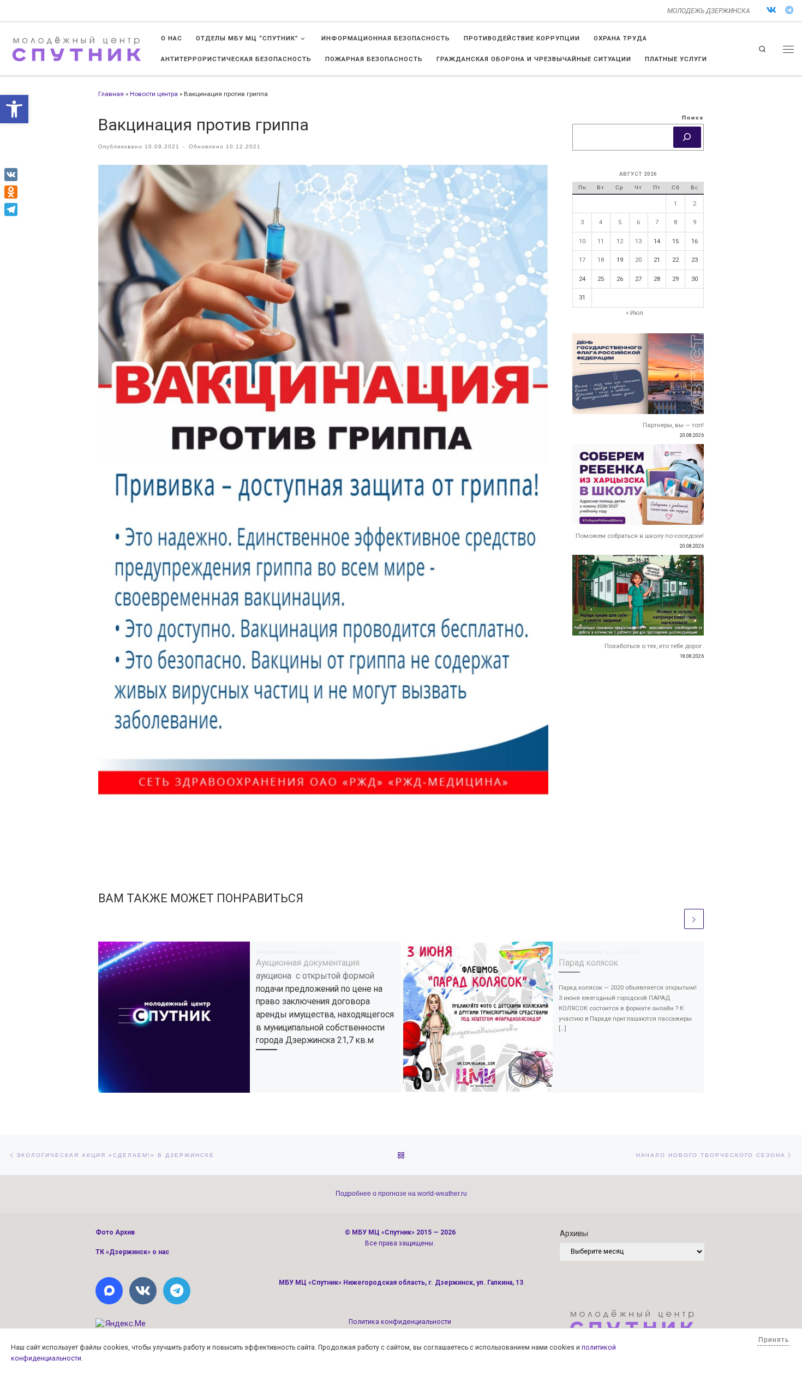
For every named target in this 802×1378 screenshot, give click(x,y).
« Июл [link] (634, 312)
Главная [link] (111, 94)
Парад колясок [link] (588, 962)
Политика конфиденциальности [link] (400, 1322)
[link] (14, 109)
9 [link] (694, 222)
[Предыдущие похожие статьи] (672, 918)
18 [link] (600, 259)
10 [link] (582, 241)
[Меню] (788, 49)
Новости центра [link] (154, 94)
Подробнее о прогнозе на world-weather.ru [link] (401, 1193)
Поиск (693, 118)
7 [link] (657, 222)
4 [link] (600, 222)
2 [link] (694, 203)
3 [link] (582, 222)
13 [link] (638, 241)
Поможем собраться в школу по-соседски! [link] (640, 536)
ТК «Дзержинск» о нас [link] (132, 1252)
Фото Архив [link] (115, 1232)
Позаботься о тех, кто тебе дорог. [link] (654, 646)
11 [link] (600, 241)
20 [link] (638, 259)
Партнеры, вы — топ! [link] (673, 425)
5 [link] (619, 222)
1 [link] (675, 203)
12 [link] (620, 241)
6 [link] (638, 222)
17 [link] (582, 259)
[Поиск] (687, 137)
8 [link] (675, 222)
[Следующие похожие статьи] (694, 918)
